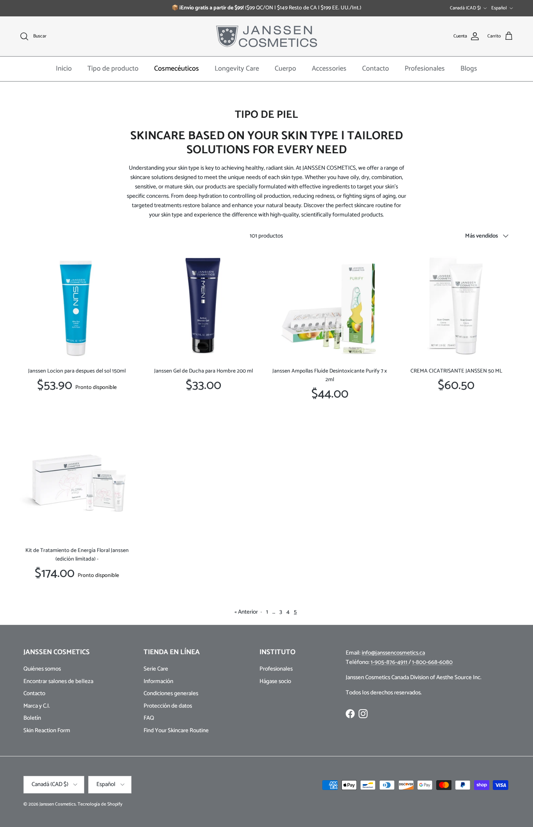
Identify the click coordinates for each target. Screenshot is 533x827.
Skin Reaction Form (46, 730)
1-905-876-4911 (390, 662)
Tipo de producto (113, 69)
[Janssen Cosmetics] (266, 36)
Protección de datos (168, 706)
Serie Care (156, 669)
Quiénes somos (42, 669)
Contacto (375, 69)
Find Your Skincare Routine (176, 730)
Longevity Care (237, 69)
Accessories (329, 69)
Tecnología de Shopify (100, 804)
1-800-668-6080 (432, 662)
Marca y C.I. (36, 706)
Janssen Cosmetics (57, 804)
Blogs (468, 69)
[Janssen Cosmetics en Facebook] (350, 713)
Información (158, 681)
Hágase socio (275, 681)
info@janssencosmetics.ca (393, 653)
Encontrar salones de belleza (58, 681)
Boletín (32, 718)
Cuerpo (285, 69)
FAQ (149, 718)
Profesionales (425, 69)
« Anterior (246, 612)
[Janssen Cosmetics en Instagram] (363, 713)
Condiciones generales (171, 693)
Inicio (64, 69)
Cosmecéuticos (176, 69)
